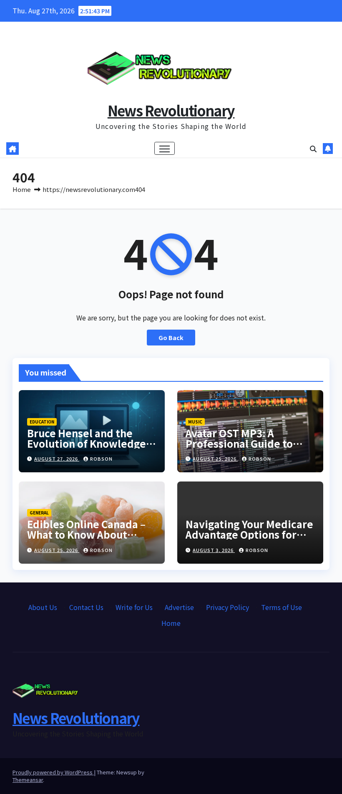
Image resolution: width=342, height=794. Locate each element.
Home (22, 189)
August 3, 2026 (214, 550)
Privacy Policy (227, 607)
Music (195, 421)
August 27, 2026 (56, 458)
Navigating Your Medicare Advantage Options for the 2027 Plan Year (249, 534)
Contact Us (86, 607)
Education (42, 421)
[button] (313, 149)
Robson (101, 458)
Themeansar (28, 780)
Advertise (179, 607)
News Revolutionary (171, 110)
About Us (42, 607)
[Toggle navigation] (164, 148)
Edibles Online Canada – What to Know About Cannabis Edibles (86, 534)
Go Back (171, 337)
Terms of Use (281, 607)
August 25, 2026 (215, 458)
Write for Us (134, 607)
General (39, 512)
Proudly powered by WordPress (53, 772)
